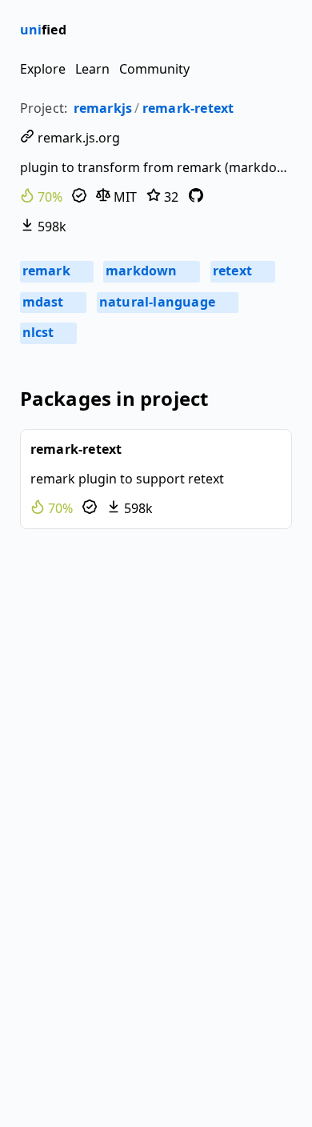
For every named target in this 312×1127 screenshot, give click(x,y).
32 (169, 197)
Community (154, 69)
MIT (123, 197)
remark (55, 270)
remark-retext (188, 108)
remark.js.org (77, 137)
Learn (92, 69)
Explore (43, 69)
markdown (151, 270)
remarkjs (103, 108)
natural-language (166, 302)
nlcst (47, 332)
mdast (52, 302)
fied (43, 29)
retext (241, 270)
